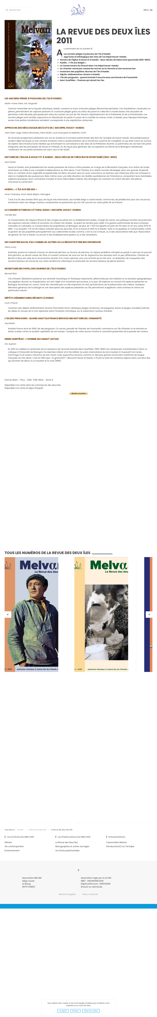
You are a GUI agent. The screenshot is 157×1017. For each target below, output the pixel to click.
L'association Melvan (116, 842)
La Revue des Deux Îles (66, 842)
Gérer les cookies (91, 1011)
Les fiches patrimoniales (67, 850)
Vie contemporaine (14, 846)
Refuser (75, 1011)
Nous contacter (90, 894)
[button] (148, 10)
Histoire (8, 842)
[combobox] (18, 10)
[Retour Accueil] (78, 10)
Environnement (12, 850)
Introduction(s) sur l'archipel (120, 846)
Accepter (63, 1011)
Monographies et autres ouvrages (72, 846)
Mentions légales (67, 894)
